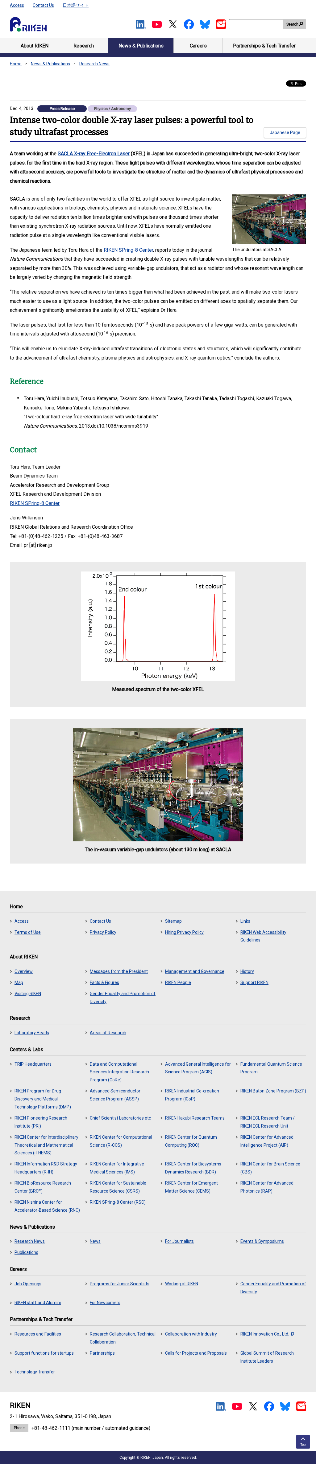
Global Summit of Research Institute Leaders (267, 1357)
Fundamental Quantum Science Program (271, 1068)
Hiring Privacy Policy (184, 932)
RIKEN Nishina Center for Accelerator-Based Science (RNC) (47, 1206)
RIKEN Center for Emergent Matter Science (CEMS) (191, 1187)
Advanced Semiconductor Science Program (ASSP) (115, 1094)
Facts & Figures (104, 982)
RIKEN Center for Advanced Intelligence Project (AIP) (266, 1141)
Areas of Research (108, 1032)
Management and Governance (194, 971)
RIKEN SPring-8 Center (128, 250)
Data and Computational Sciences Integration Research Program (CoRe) (119, 1072)
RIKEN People (178, 982)
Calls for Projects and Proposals (196, 1353)
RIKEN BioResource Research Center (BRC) (43, 1187)
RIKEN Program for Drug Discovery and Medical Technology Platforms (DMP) (43, 1098)
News (95, 1241)
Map (19, 982)
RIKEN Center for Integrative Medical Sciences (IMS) (117, 1167)
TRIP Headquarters (33, 1064)
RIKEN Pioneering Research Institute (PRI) (41, 1122)
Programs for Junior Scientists (119, 1283)
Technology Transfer (35, 1371)
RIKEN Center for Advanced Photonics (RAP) (266, 1187)
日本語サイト (76, 5)
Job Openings (28, 1283)
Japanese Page (285, 132)
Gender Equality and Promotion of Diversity (123, 997)
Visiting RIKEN (28, 993)
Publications (26, 1252)
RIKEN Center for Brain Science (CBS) (270, 1167)
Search (292, 24)
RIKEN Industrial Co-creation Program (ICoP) (192, 1094)
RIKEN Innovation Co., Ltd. (264, 1334)
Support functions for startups (44, 1353)
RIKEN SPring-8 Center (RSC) (118, 1202)
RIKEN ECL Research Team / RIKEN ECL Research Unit (267, 1122)
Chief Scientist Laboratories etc (120, 1118)
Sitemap (173, 921)
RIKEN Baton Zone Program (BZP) (273, 1090)
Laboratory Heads (32, 1032)
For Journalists (179, 1241)
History (247, 971)
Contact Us (43, 5)
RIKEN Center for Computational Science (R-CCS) (121, 1141)
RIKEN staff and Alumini (38, 1302)
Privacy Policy (103, 932)
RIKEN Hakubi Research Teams (195, 1118)
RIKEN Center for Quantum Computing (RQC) (191, 1141)
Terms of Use (28, 932)
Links (245, 921)
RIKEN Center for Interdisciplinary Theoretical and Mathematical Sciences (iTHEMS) (46, 1145)
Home (16, 63)
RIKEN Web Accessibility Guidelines (263, 936)
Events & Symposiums (262, 1241)
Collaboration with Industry (191, 1334)
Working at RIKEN (181, 1283)
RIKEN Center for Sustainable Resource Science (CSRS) (118, 1187)
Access (17, 5)
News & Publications (50, 63)
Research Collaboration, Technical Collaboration (123, 1338)
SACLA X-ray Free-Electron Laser (94, 154)
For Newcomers (105, 1302)
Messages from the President (119, 971)
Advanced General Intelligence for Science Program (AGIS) (198, 1068)
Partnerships (102, 1353)
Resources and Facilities (38, 1334)
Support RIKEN (254, 982)
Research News (94, 63)
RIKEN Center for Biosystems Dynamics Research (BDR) (193, 1167)
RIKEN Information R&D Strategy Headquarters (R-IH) (46, 1167)
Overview (24, 971)
